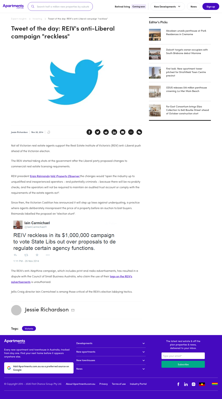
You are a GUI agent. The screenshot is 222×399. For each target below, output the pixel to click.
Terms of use (119, 383)
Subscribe (183, 364)
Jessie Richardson (47, 309)
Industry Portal (138, 383)
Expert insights (19, 18)
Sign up (211, 6)
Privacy (103, 383)
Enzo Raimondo (40, 176)
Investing (37, 18)
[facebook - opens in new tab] (178, 384)
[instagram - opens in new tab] (193, 384)
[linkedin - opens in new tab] (186, 384)
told (65, 176)
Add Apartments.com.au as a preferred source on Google (41, 367)
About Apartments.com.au (80, 383)
